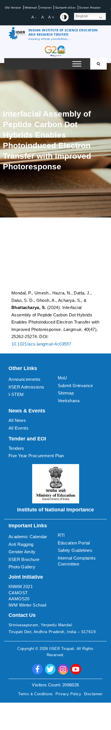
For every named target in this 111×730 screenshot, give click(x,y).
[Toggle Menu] (76, 64)
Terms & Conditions (35, 694)
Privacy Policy (68, 694)
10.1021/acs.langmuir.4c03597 (41, 343)
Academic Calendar (28, 536)
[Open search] (98, 64)
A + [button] (51, 17)
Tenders (16, 448)
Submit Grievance (75, 385)
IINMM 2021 (21, 586)
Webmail (31, 7)
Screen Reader (89, 7)
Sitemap (66, 393)
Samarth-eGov (65, 7)
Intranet (46, 7)
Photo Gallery (22, 566)
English (82, 16)
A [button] (42, 17)
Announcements (24, 379)
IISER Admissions (26, 387)
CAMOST (18, 592)
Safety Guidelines (75, 550)
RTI (61, 535)
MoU (62, 377)
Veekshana (69, 400)
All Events (18, 428)
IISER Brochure (24, 559)
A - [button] (33, 17)
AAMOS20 (19, 598)
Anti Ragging (21, 544)
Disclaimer (93, 694)
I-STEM (16, 394)
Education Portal (74, 542)
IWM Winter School (27, 605)
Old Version (13, 7)
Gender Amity (22, 551)
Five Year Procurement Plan (36, 455)
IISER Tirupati (61, 648)
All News (17, 420)
